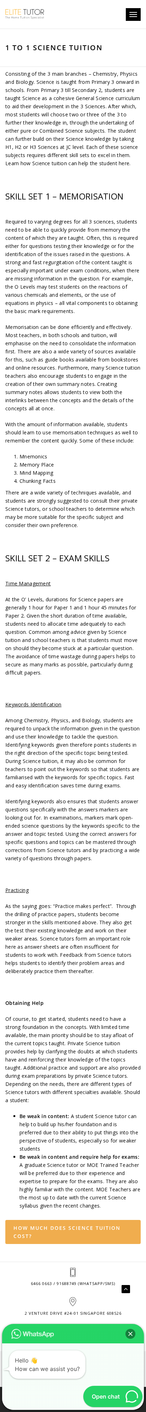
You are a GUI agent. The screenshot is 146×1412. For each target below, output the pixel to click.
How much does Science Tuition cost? (66, 1232)
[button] (130, 1334)
